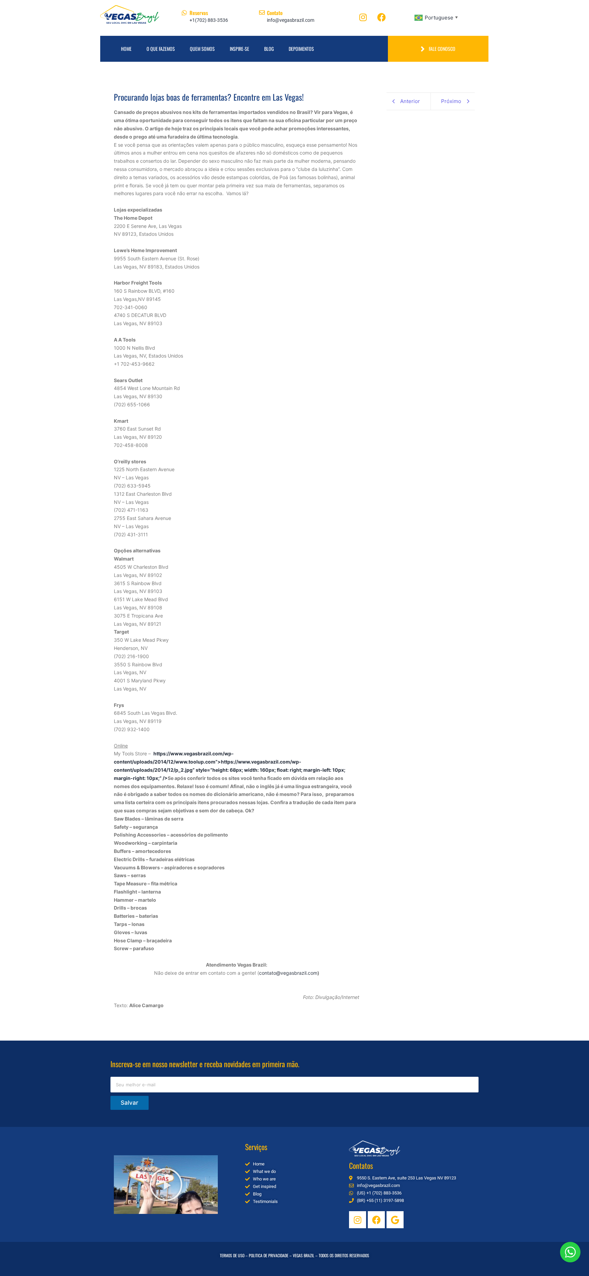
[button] (166, 1185)
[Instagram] (363, 17)
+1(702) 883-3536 (209, 20)
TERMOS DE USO (232, 1255)
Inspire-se (239, 48)
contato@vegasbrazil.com (288, 973)
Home (126, 48)
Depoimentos (301, 48)
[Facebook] (381, 17)
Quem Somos (202, 48)
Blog (269, 48)
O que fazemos (161, 48)
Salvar (129, 1102)
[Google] (395, 1219)
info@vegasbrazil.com (290, 20)
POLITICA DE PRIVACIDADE (268, 1255)
